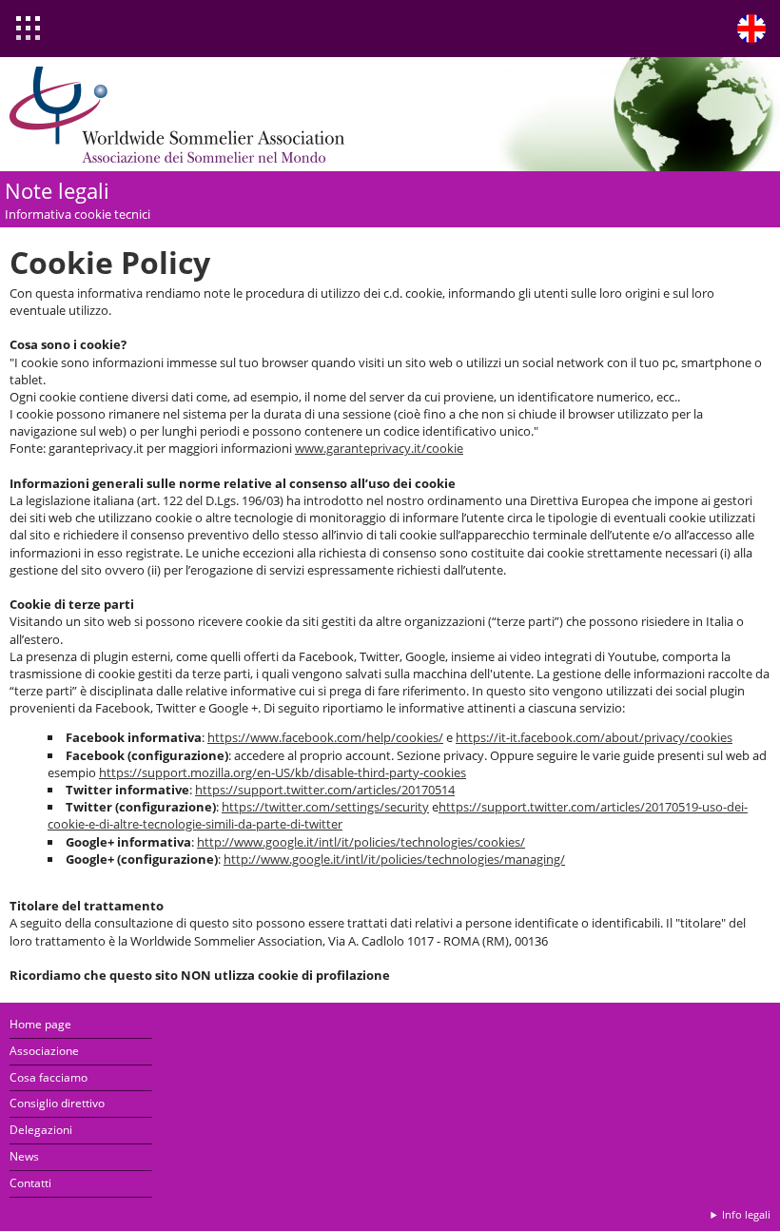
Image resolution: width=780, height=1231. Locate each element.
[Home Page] (180, 114)
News (24, 1156)
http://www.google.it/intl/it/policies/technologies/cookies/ (361, 841)
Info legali (746, 1214)
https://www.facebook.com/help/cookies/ (325, 737)
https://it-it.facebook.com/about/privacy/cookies (594, 737)
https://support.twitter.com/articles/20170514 (325, 789)
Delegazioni (41, 1130)
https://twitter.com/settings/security (325, 806)
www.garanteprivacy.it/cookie (379, 448)
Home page (40, 1024)
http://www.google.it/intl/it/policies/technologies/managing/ (394, 859)
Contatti (30, 1183)
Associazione (44, 1051)
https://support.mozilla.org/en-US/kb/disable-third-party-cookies (282, 772)
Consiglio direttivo (57, 1103)
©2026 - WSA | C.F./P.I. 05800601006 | (612, 1214)
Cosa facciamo (49, 1077)
